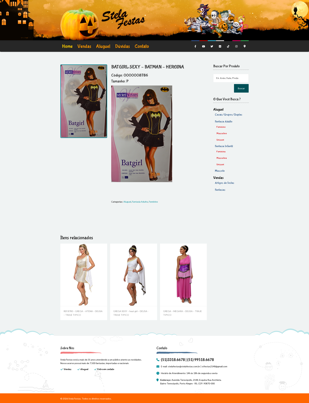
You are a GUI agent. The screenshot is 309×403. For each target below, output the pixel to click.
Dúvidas (122, 46)
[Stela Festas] (102, 25)
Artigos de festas (224, 183)
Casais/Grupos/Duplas (228, 114)
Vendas (84, 46)
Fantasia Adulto (140, 201)
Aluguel (103, 46)
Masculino (221, 133)
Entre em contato (105, 369)
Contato (142, 46)
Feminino (153, 201)
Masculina (221, 158)
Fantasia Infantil (224, 146)
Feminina (220, 151)
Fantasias (220, 190)
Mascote (220, 171)
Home (67, 46)
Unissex (220, 139)
